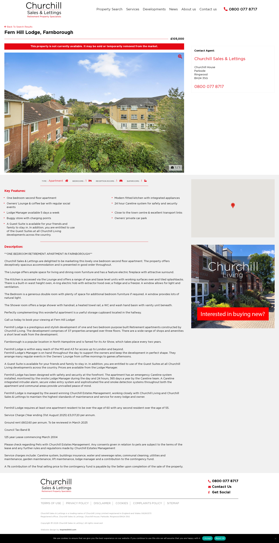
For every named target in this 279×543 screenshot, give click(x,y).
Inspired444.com (67, 530)
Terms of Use (51, 503)
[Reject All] (275, 538)
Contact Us (221, 486)
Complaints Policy (147, 503)
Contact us (208, 9)
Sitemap (173, 503)
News (173, 9)
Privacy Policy (77, 503)
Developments (154, 9)
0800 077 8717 (243, 9)
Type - (45, 181)
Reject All (220, 538)
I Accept (207, 538)
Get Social (221, 492)
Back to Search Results (19, 27)
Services (132, 9)
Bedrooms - (79, 181)
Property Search (109, 9)
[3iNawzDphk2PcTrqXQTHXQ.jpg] (94, 113)
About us (188, 9)
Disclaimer (102, 503)
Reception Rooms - (106, 181)
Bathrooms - (134, 181)
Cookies (122, 503)
